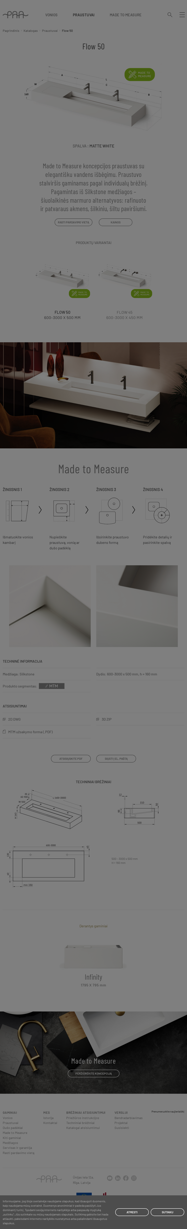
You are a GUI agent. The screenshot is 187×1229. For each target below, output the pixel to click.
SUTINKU (167, 1212)
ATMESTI (132, 1212)
